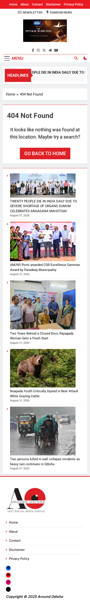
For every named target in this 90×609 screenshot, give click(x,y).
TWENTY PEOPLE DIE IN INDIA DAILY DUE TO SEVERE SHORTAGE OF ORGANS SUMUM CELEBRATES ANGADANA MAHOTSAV (43, 206)
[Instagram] (8, 582)
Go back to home (45, 153)
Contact (37, 4)
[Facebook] (8, 568)
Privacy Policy (73, 4)
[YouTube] (8, 575)
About (25, 4)
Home (13, 4)
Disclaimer (53, 4)
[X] (8, 589)
